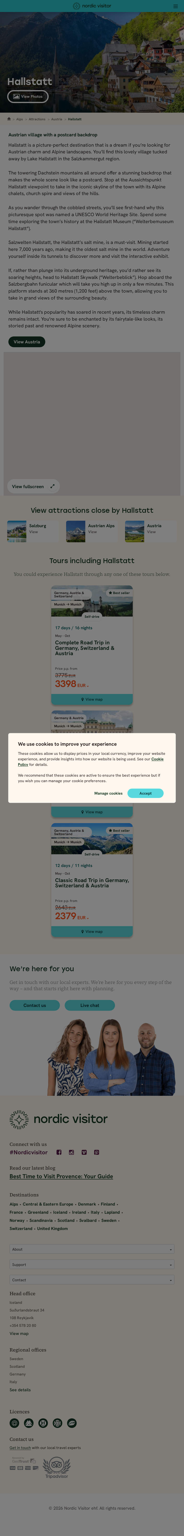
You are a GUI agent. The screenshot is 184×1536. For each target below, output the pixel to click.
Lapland (112, 1212)
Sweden (108, 1220)
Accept (145, 793)
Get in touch (20, 1447)
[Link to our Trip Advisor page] (56, 1468)
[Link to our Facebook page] (59, 1152)
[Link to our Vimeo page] (84, 1152)
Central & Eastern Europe (48, 1204)
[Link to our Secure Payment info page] (24, 1463)
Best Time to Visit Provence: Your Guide (61, 1176)
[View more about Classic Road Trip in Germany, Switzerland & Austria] (92, 862)
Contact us (34, 1005)
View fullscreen (28, 487)
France (16, 1212)
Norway (17, 1220)
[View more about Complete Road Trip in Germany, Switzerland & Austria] (92, 627)
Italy (95, 1212)
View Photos (32, 96)
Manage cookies (108, 793)
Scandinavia (41, 1220)
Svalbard (88, 1220)
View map (94, 699)
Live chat (89, 1005)
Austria (56, 119)
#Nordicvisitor (29, 1152)
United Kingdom (52, 1228)
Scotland (66, 1220)
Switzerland (21, 1228)
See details (20, 1389)
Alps (19, 119)
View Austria (27, 342)
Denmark (87, 1204)
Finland (108, 1204)
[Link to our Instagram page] (72, 1152)
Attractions (37, 119)
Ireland (79, 1212)
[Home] (92, 6)
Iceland (60, 1212)
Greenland (38, 1212)
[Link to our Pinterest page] (97, 1152)
